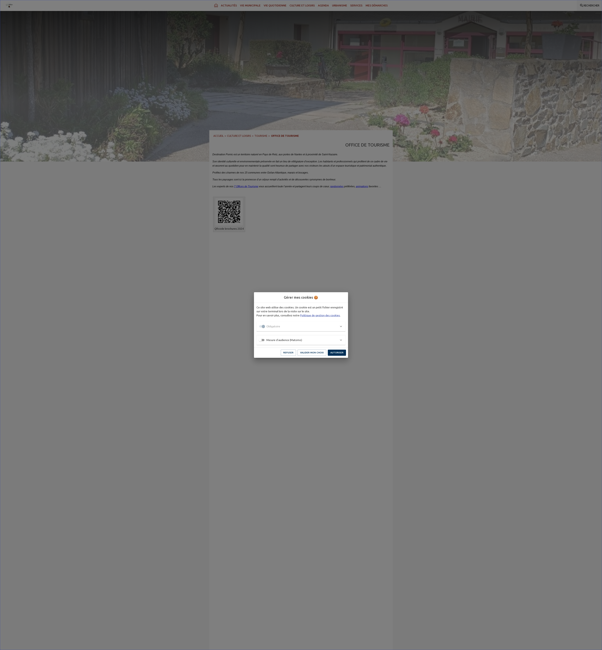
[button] (301, 326)
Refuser (288, 352)
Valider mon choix (312, 352)
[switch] (260, 340)
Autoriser (336, 352)
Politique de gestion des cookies (320, 315)
